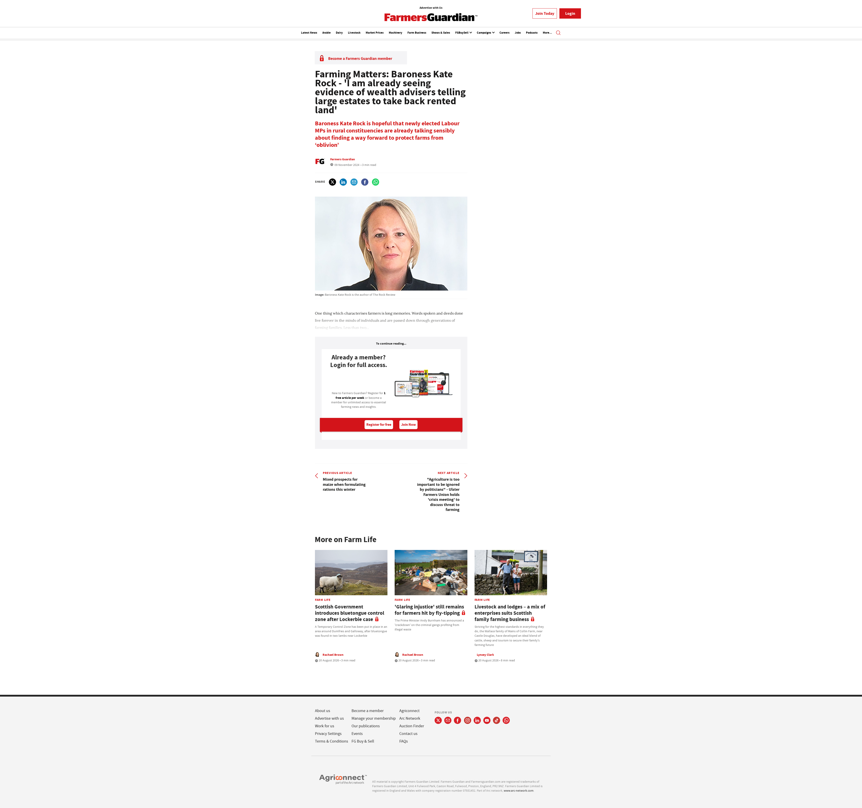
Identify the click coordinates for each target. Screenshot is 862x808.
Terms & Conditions (331, 741)
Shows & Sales (440, 33)
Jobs (518, 33)
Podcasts (532, 33)
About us (322, 710)
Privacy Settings (328, 733)
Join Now (408, 424)
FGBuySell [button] (462, 33)
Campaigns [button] (484, 33)
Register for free (378, 424)
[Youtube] (486, 720)
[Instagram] (467, 720)
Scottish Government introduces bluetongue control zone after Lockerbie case (349, 613)
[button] (558, 33)
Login (570, 13)
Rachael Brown (333, 654)
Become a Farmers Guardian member (360, 58)
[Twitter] (438, 720)
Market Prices (375, 33)
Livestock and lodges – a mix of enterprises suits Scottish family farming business (510, 613)
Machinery (395, 33)
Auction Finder (411, 726)
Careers (504, 33)
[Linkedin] (477, 720)
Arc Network (409, 718)
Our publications (366, 726)
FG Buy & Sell (363, 741)
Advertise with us (329, 718)
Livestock (354, 33)
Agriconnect (409, 710)
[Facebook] (457, 720)
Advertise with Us (431, 8)
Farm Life (322, 599)
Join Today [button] (544, 13)
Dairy (339, 33)
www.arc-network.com (519, 790)
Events (357, 733)
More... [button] (547, 33)
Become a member (368, 710)
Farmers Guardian (342, 159)
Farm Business (416, 33)
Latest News (309, 33)
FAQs (403, 741)
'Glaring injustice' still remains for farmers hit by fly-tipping (429, 610)
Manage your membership (374, 718)
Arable (326, 33)
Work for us (324, 726)
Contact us (408, 733)
